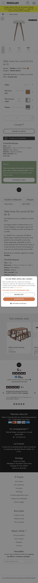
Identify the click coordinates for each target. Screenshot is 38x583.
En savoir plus (18, 287)
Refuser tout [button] (19, 294)
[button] (19, 290)
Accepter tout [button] (19, 299)
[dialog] (19, 291)
